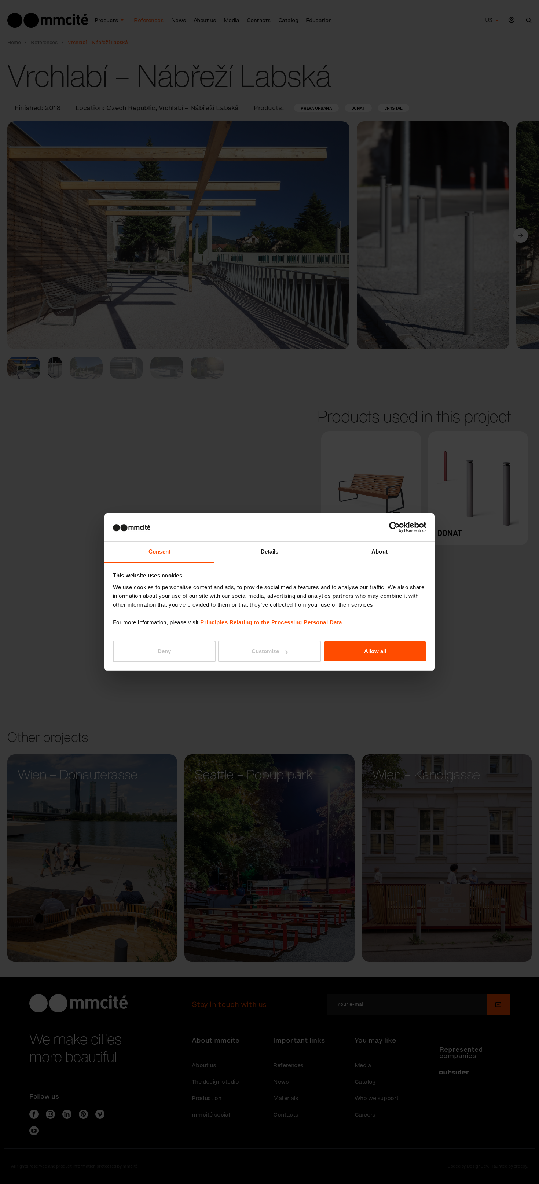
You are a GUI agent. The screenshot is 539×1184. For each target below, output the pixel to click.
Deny (164, 651)
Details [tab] (270, 551)
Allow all (375, 651)
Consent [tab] (159, 551)
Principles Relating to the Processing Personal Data (271, 622)
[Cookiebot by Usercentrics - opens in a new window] (394, 527)
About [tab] (379, 551)
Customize (265, 651)
